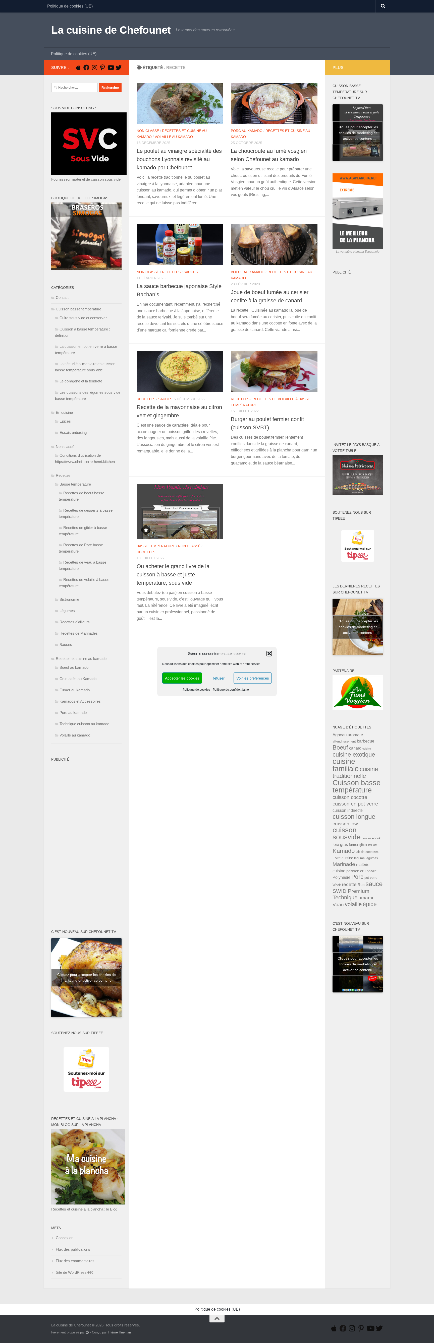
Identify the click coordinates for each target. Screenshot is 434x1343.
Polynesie (341, 877)
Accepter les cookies (182, 678)
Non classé (148, 131)
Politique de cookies (196, 689)
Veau (338, 904)
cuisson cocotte (350, 797)
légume (359, 858)
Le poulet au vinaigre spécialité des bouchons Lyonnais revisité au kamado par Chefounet (179, 159)
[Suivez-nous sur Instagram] (94, 67)
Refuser (218, 678)
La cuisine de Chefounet (111, 30)
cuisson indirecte (348, 810)
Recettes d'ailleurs (75, 622)
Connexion (64, 1238)
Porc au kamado (246, 131)
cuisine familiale (346, 765)
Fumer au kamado (75, 690)
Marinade (344, 864)
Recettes (171, 272)
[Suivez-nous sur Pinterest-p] (102, 67)
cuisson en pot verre (355, 804)
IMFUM (372, 844)
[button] (269, 653)
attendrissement (344, 741)
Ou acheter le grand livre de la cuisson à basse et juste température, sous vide (173, 574)
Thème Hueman (119, 1332)
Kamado (344, 851)
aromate (355, 734)
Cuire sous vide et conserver (83, 318)
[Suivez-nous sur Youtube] (110, 67)
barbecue (365, 741)
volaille (353, 904)
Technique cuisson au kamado (84, 724)
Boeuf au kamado (247, 272)
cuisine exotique (354, 754)
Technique (345, 897)
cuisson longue (354, 816)
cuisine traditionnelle (355, 772)
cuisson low (345, 823)
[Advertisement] (71, 839)
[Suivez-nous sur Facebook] (86, 67)
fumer (353, 845)
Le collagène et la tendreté (81, 381)
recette (349, 884)
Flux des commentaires (75, 1261)
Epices (65, 421)
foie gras (340, 844)
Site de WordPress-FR (74, 1272)
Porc (357, 877)
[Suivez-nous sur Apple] (78, 67)
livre (375, 851)
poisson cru (355, 871)
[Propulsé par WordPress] (87, 1332)
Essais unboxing (73, 432)
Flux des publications (73, 1249)
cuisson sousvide (347, 833)
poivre (371, 871)
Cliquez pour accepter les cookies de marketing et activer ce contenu (86, 977)
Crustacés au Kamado (78, 679)
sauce (374, 883)
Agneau (340, 734)
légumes (372, 858)
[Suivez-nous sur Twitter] (119, 67)
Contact (62, 297)
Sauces (191, 272)
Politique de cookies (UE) (70, 6)
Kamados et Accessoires (80, 701)
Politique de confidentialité (231, 689)
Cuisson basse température (78, 309)
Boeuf (340, 747)
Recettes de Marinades (79, 633)
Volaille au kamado (174, 137)
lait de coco (364, 852)
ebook (376, 838)
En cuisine (64, 412)
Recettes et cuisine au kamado (81, 658)
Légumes (67, 611)
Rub (361, 885)
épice (370, 904)
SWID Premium (351, 891)
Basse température (156, 546)
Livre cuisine (343, 858)
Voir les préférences (252, 678)
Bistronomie (69, 599)
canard (355, 748)
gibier (363, 845)
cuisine (366, 748)
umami (365, 897)
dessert (366, 838)
